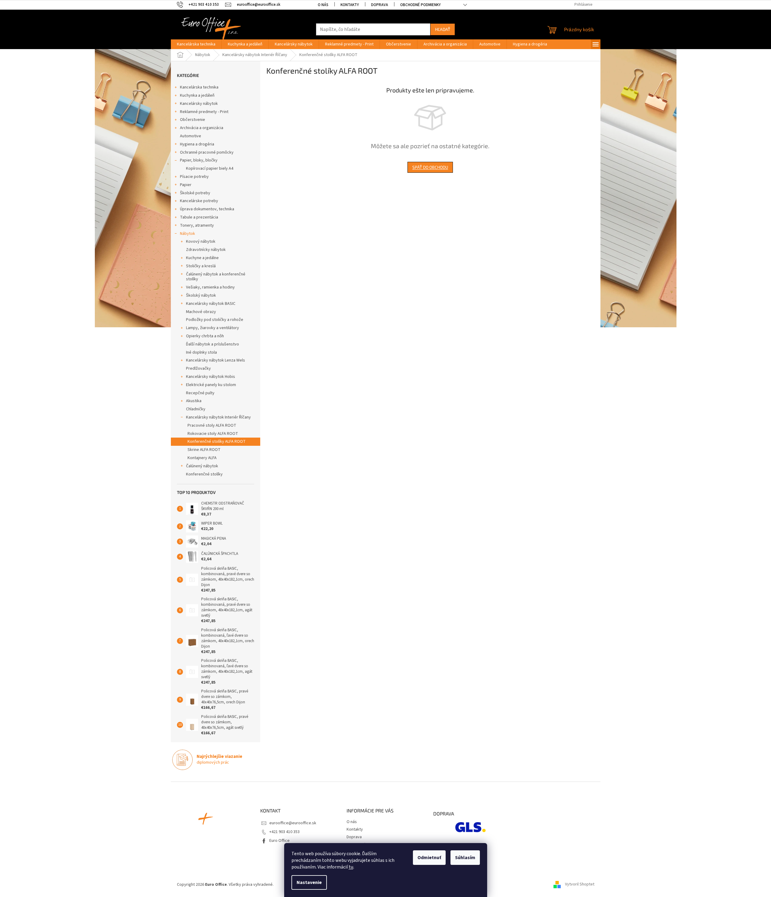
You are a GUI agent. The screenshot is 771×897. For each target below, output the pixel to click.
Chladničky (195, 409)
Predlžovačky (198, 368)
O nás (323, 5)
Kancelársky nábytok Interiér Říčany (218, 417)
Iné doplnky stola (201, 352)
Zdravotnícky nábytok (206, 250)
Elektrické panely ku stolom (211, 385)
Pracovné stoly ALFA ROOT (212, 425)
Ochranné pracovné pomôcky (207, 152)
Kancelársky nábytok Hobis (210, 377)
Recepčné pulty (200, 393)
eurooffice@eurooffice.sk (292, 823)
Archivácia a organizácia (201, 128)
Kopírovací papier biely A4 (209, 168)
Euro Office (279, 841)
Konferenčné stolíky (204, 474)
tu (351, 867)
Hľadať (442, 29)
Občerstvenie (192, 120)
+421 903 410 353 (284, 832)
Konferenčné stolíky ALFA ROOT (217, 441)
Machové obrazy (201, 312)
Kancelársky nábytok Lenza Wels (215, 360)
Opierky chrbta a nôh (205, 336)
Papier (185, 185)
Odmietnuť (429, 857)
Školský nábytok (201, 295)
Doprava (379, 5)
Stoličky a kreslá (201, 266)
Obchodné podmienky (420, 5)
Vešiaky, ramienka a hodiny (210, 287)
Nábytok (187, 234)
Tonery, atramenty (197, 225)
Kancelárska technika (199, 87)
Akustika (193, 401)
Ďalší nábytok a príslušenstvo (212, 344)
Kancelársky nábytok (199, 104)
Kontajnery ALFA (202, 458)
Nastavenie (309, 882)
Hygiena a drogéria (197, 144)
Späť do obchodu (430, 167)
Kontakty (350, 5)
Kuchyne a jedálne (202, 258)
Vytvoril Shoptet (579, 885)
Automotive (190, 136)
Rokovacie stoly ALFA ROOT (213, 434)
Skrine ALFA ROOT (204, 450)
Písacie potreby (194, 177)
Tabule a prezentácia (199, 217)
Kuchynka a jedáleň (197, 95)
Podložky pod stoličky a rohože (214, 320)
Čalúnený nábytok (202, 466)
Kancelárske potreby (199, 201)
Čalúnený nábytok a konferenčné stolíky (215, 276)
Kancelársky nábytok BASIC (210, 304)
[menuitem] (196, 44)
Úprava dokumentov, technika (207, 209)
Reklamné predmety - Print (204, 112)
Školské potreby (195, 193)
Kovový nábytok (200, 241)
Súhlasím (465, 857)
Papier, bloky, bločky (199, 160)
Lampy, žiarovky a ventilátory (212, 328)
